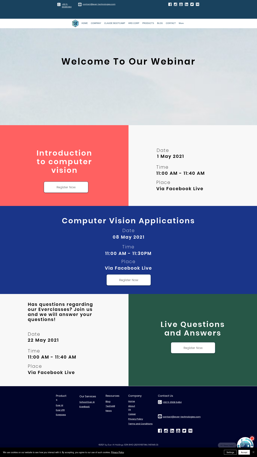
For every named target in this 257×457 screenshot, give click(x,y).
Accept (244, 452)
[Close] (253, 452)
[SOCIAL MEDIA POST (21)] (192, 4)
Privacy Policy (117, 452)
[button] (66, 187)
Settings (230, 452)
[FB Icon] (170, 4)
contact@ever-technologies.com (99, 4)
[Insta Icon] (175, 4)
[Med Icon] (197, 4)
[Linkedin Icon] (186, 4)
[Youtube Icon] (181, 4)
